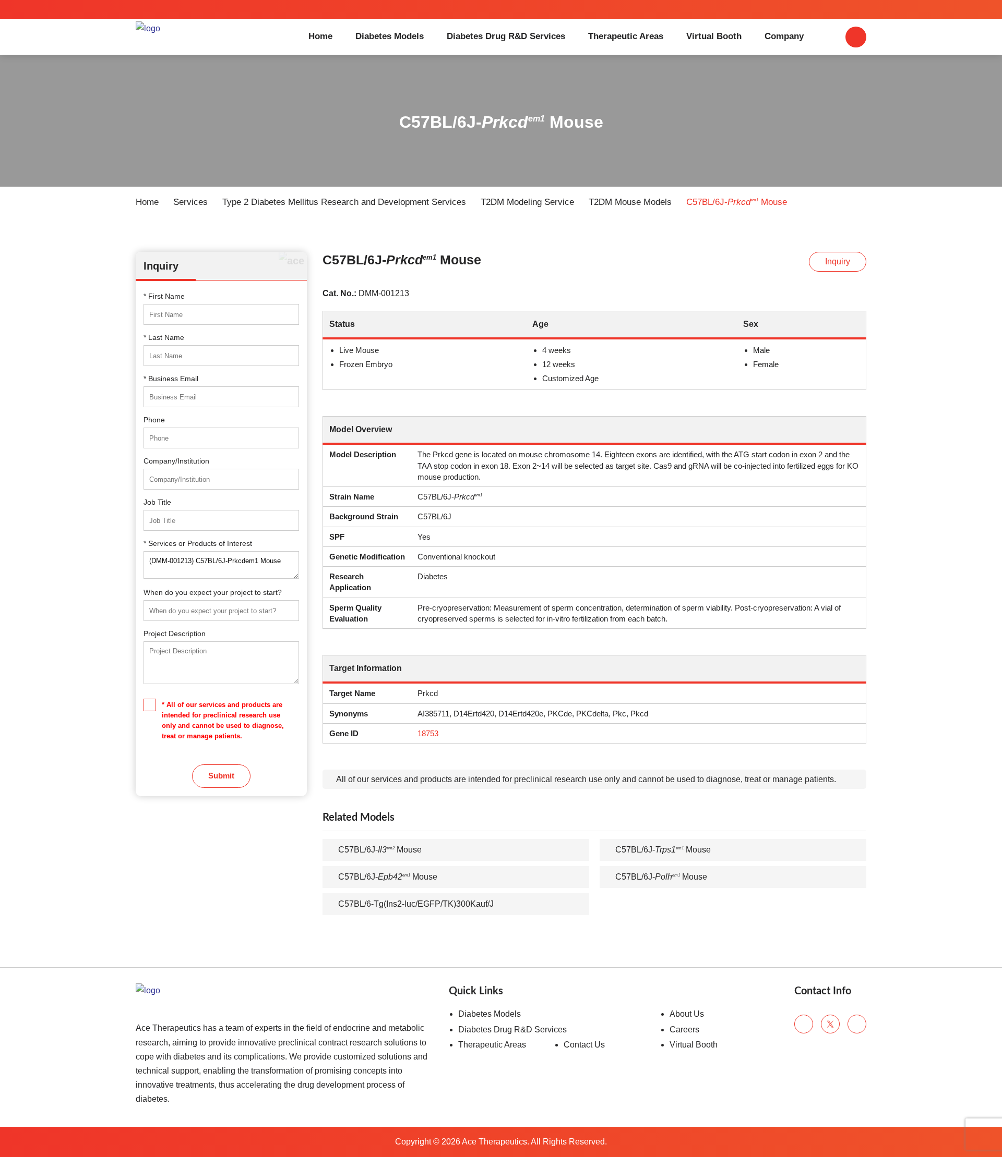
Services (190, 202)
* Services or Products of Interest (198, 543)
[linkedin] (857, 1024)
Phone (154, 420)
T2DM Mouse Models (630, 202)
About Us (687, 1013)
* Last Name (164, 337)
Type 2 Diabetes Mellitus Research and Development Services (344, 202)
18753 (428, 733)
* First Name (164, 296)
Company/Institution (176, 461)
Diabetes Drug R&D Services (506, 36)
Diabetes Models (389, 36)
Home (320, 36)
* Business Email (171, 378)
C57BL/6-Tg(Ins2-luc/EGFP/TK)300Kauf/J (416, 903)
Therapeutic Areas (625, 36)
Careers (684, 1029)
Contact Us (584, 1044)
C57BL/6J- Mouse (380, 849)
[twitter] (830, 1024)
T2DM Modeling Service (527, 202)
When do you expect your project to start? (213, 592)
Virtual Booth (714, 36)
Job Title (157, 502)
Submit (221, 775)
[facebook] (803, 1024)
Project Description (175, 633)
